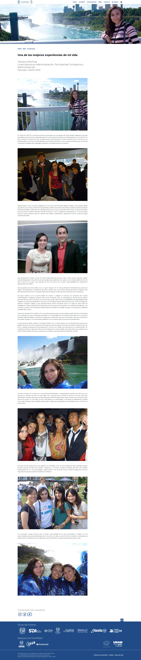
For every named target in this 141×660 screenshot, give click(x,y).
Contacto (107, 2)
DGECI (20, 49)
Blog (100, 2)
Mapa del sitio (119, 655)
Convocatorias (91, 2)
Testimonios (31, 49)
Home (75, 2)
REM (24, 49)
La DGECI (82, 2)
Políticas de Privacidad (101, 655)
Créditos (111, 655)
